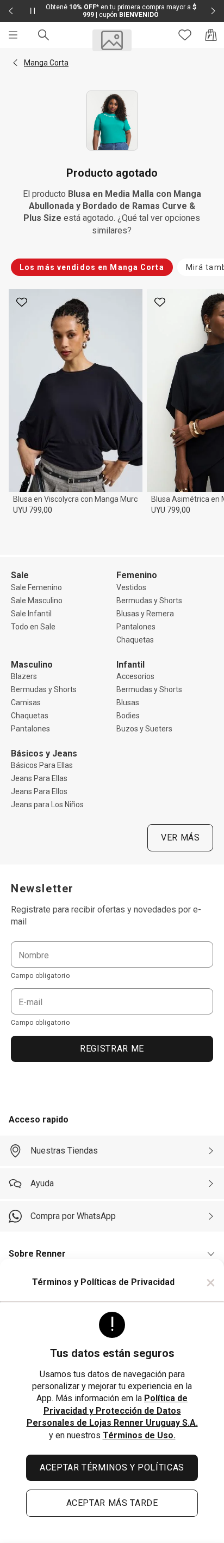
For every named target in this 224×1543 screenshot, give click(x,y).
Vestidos (131, 587)
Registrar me (112, 1048)
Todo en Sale (33, 626)
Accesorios (135, 676)
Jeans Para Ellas (39, 778)
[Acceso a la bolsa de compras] (211, 35)
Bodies (128, 715)
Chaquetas (135, 639)
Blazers (24, 676)
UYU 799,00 (32, 510)
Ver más (180, 837)
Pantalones (135, 626)
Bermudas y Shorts (149, 600)
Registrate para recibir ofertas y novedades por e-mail (106, 915)
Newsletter (42, 888)
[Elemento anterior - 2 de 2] (11, 11)
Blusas (127, 702)
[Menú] (13, 35)
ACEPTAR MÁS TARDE (112, 1503)
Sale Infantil (31, 613)
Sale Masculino (37, 600)
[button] (15, 62)
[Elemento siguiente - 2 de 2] (213, 11)
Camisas (26, 702)
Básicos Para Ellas (42, 765)
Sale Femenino (36, 587)
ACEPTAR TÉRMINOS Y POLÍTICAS (112, 1467)
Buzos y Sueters (144, 728)
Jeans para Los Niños (47, 804)
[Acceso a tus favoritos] (185, 35)
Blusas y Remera (145, 613)
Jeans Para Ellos (39, 791)
